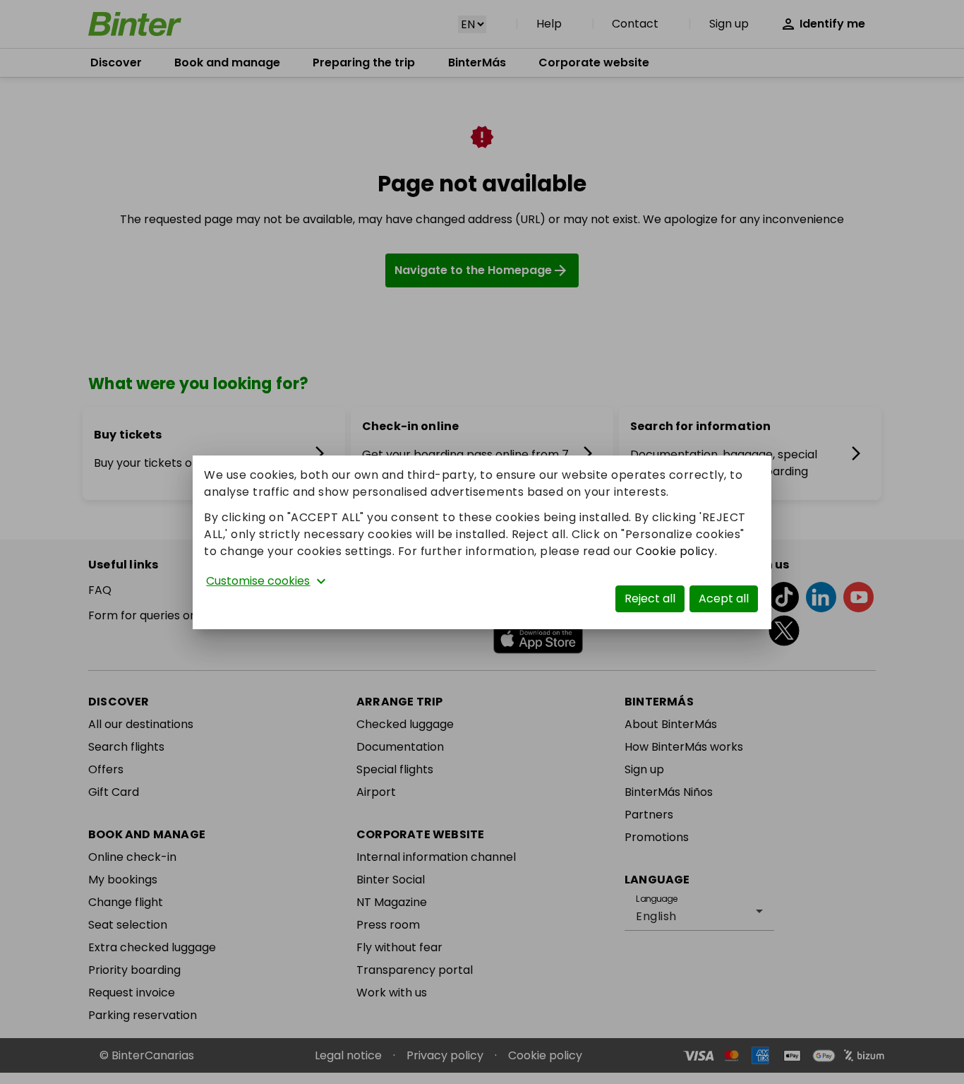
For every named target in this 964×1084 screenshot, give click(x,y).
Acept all (724, 598)
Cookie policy (675, 551)
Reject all (650, 598)
